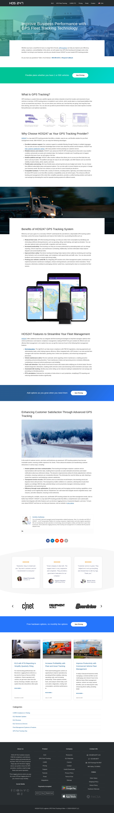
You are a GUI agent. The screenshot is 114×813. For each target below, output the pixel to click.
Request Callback (67, 58)
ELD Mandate (69, 758)
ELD (52, 3)
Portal (86, 3)
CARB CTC (73, 3)
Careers (69, 762)
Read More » (17, 688)
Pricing (80, 3)
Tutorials (44, 773)
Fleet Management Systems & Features (24, 727)
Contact (93, 3)
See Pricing (80, 75)
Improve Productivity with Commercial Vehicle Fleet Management (86, 666)
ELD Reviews (17, 720)
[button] (48, 541)
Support (44, 769)
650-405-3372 (56, 58)
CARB (45, 762)
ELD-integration (30, 349)
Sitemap (69, 780)
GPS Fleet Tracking (61, 3)
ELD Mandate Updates (19, 716)
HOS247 (24, 138)
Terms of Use (69, 776)
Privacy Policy (69, 773)
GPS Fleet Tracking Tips (20, 731)
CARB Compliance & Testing (21, 713)
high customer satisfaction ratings (35, 148)
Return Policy (94, 785)
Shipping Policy (93, 781)
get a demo (70, 503)
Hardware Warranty (93, 789)
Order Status (93, 778)
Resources (69, 755)
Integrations (44, 780)
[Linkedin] (22, 531)
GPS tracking (63, 48)
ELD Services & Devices (20, 723)
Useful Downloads (69, 769)
